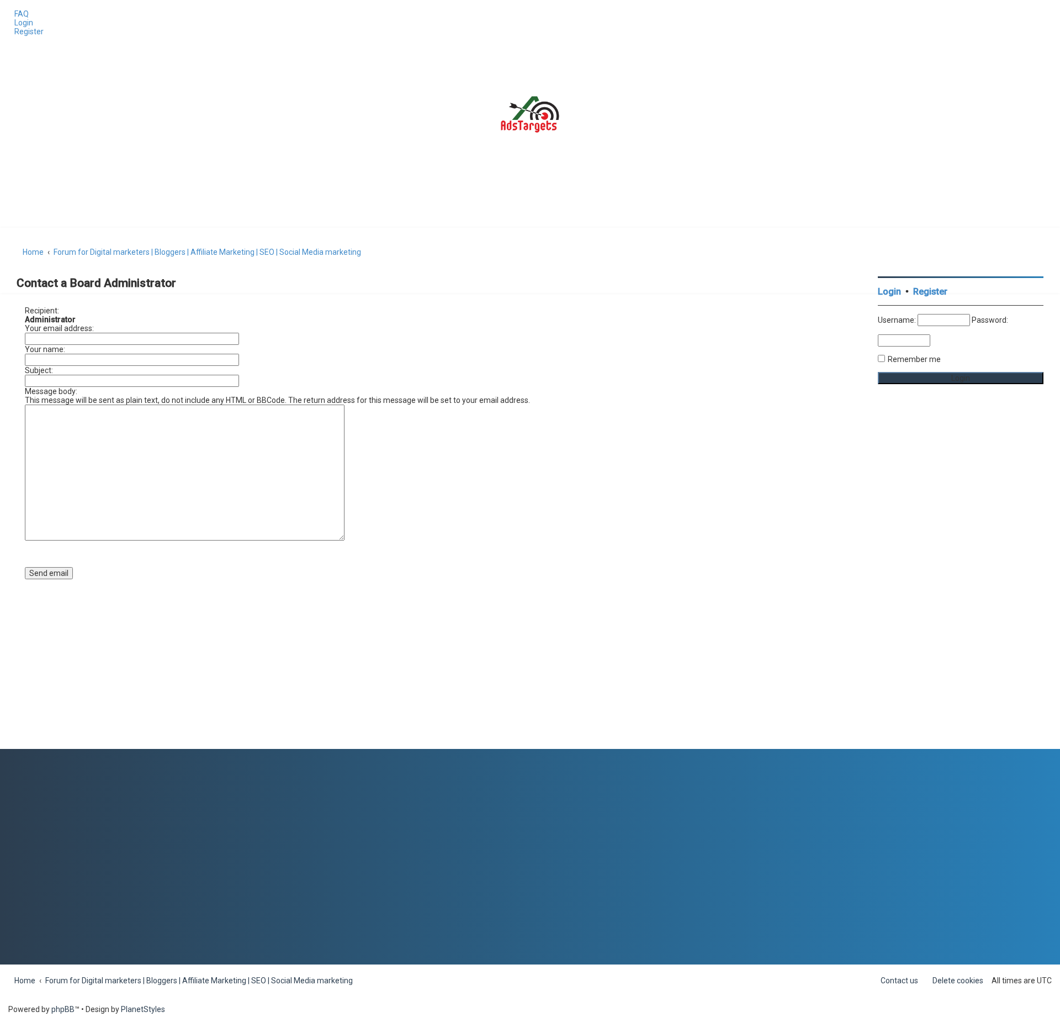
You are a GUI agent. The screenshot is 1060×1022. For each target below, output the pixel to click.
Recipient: (42, 310)
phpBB (63, 1009)
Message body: (51, 391)
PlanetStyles (143, 1009)
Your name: (45, 349)
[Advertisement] (960, 583)
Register (930, 291)
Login (889, 291)
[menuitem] (18, 13)
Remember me (914, 359)
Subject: (39, 370)
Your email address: (59, 328)
